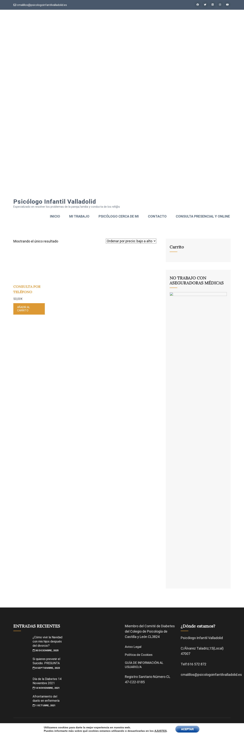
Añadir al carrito (23, 309)
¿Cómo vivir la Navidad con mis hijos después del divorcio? (47, 641)
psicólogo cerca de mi (119, 216)
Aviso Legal (133, 647)
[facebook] (197, 4)
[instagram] (220, 4)
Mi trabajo (79, 216)
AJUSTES (160, 730)
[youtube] (227, 4)
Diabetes (168, 626)
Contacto (157, 216)
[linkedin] (212, 4)
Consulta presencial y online (203, 216)
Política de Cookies (138, 655)
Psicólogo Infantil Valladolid (54, 201)
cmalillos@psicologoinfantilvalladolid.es (41, 5)
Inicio (55, 216)
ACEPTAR (187, 729)
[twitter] (205, 4)
